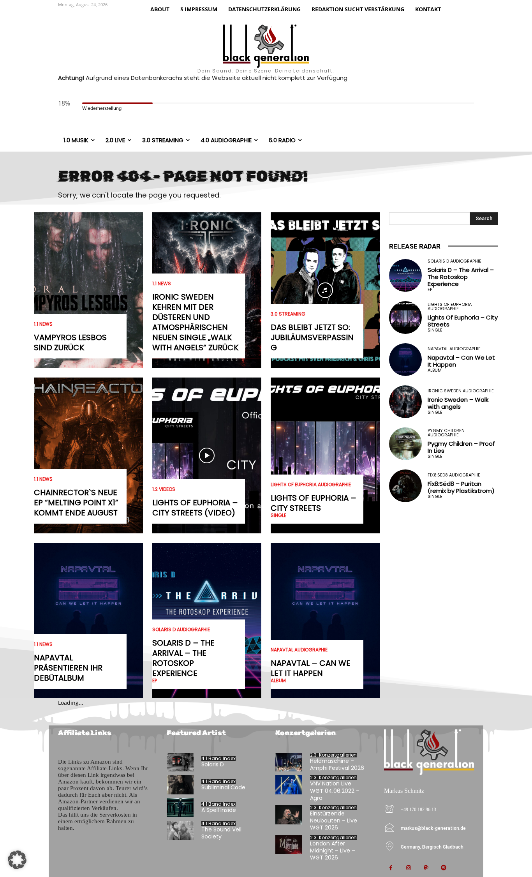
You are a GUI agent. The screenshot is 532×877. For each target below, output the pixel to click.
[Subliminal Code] (180, 784)
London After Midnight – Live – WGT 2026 (332, 850)
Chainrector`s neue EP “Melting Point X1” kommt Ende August (76, 502)
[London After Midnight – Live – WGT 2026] (288, 844)
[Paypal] (426, 868)
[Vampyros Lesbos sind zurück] (88, 290)
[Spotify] (443, 868)
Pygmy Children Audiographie (446, 433)
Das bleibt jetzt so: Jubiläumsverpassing (312, 337)
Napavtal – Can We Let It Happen (311, 668)
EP (154, 680)
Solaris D (212, 764)
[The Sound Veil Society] (180, 830)
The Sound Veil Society (221, 833)
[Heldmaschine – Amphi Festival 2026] (288, 762)
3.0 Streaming (288, 314)
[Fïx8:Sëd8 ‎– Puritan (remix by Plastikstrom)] (405, 485)
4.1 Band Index (218, 758)
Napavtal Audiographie (299, 650)
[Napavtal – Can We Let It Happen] (325, 621)
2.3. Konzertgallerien (333, 755)
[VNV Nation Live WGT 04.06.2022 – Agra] (288, 784)
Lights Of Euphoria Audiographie (311, 484)
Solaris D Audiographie (181, 629)
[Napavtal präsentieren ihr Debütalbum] (88, 621)
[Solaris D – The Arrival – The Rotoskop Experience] (405, 275)
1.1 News (43, 324)
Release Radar (414, 246)
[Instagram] (408, 868)
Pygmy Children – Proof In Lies (461, 447)
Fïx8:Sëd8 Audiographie (454, 475)
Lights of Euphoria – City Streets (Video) (195, 507)
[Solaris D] (180, 762)
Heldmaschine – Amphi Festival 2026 (337, 764)
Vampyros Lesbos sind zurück (70, 342)
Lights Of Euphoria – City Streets (313, 502)
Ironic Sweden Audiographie (461, 391)
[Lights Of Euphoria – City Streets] (325, 455)
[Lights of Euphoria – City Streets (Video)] (206, 455)
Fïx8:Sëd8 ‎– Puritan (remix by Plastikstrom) (461, 487)
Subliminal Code (223, 787)
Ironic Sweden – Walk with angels (458, 403)
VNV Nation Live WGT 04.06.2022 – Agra (334, 790)
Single (278, 515)
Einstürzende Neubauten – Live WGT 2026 (333, 820)
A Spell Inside (218, 810)
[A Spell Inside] (180, 807)
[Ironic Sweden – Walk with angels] (405, 401)
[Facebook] (391, 868)
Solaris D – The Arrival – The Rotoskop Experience (183, 658)
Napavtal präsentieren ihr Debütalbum (68, 667)
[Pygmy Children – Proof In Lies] (405, 443)
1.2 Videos (163, 489)
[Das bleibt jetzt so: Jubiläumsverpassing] (325, 290)
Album (278, 680)
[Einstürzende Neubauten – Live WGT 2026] (288, 814)
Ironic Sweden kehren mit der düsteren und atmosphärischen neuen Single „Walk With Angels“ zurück (195, 322)
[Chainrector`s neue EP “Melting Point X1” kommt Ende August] (88, 455)
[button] (17, 860)
